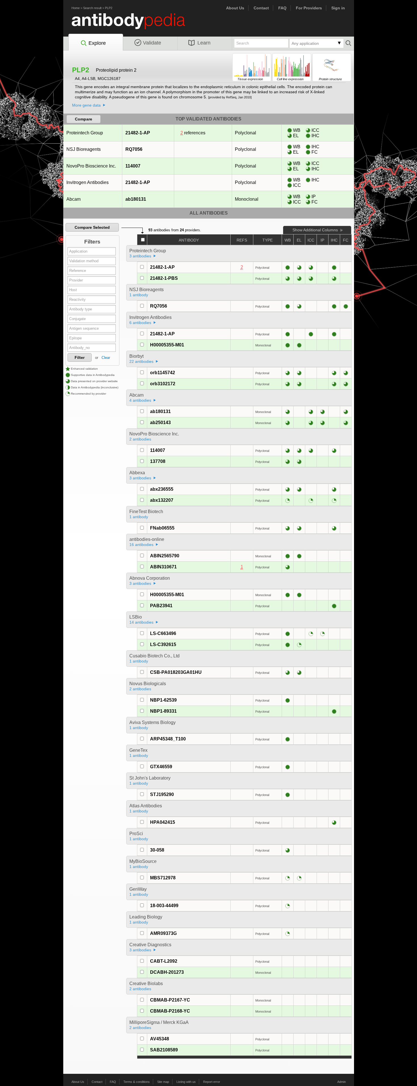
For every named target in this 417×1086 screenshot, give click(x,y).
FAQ (282, 8)
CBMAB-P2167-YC (170, 1000)
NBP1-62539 (163, 700)
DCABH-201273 (167, 972)
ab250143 (160, 422)
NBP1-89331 (163, 711)
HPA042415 (162, 822)
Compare (83, 119)
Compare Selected (92, 227)
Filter (80, 357)
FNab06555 (162, 528)
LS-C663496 (163, 633)
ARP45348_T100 (168, 738)
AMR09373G (163, 933)
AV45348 (159, 1038)
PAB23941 (161, 605)
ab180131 (135, 199)
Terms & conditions (136, 1081)
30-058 (157, 850)
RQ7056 (133, 149)
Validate (152, 43)
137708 (157, 461)
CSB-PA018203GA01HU (176, 672)
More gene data (86, 105)
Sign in (338, 8)
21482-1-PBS (164, 278)
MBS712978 (163, 877)
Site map (163, 1081)
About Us (235, 8)
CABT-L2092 (163, 961)
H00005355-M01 (167, 344)
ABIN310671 (163, 566)
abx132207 (161, 500)
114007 (132, 166)
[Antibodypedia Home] (134, 24)
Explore (97, 43)
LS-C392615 (163, 644)
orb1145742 (162, 372)
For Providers (309, 8)
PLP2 (108, 8)
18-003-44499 (164, 905)
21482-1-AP (137, 132)
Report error (211, 1081)
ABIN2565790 (164, 555)
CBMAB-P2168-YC (170, 1011)
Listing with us (186, 1081)
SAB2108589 (164, 1049)
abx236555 (161, 489)
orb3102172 (162, 383)
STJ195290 (162, 794)
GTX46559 (161, 766)
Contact (261, 8)
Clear (106, 357)
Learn (203, 43)
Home (75, 8)
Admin (341, 1081)
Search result (92, 8)
